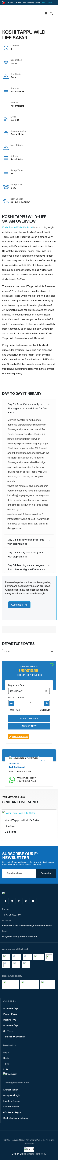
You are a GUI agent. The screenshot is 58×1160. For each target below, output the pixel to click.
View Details (46, 2)
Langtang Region (11, 1101)
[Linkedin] (26, 901)
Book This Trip (29, 718)
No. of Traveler (16, 697)
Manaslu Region (11, 1106)
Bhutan (6, 1058)
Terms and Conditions (14, 1036)
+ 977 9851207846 (26, 781)
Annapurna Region (12, 1095)
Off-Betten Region (12, 1112)
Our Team (8, 1031)
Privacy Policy (10, 1014)
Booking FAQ (9, 1019)
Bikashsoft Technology (34, 1153)
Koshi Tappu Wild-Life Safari (17, 227)
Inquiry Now (29, 726)
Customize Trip (19, 604)
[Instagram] (19, 901)
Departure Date (16, 685)
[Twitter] (12, 901)
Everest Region (10, 1089)
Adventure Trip (10, 1008)
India (5, 1069)
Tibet (5, 1063)
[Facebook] (5, 901)
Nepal (6, 1052)
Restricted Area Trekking (15, 1118)
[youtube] (33, 901)
